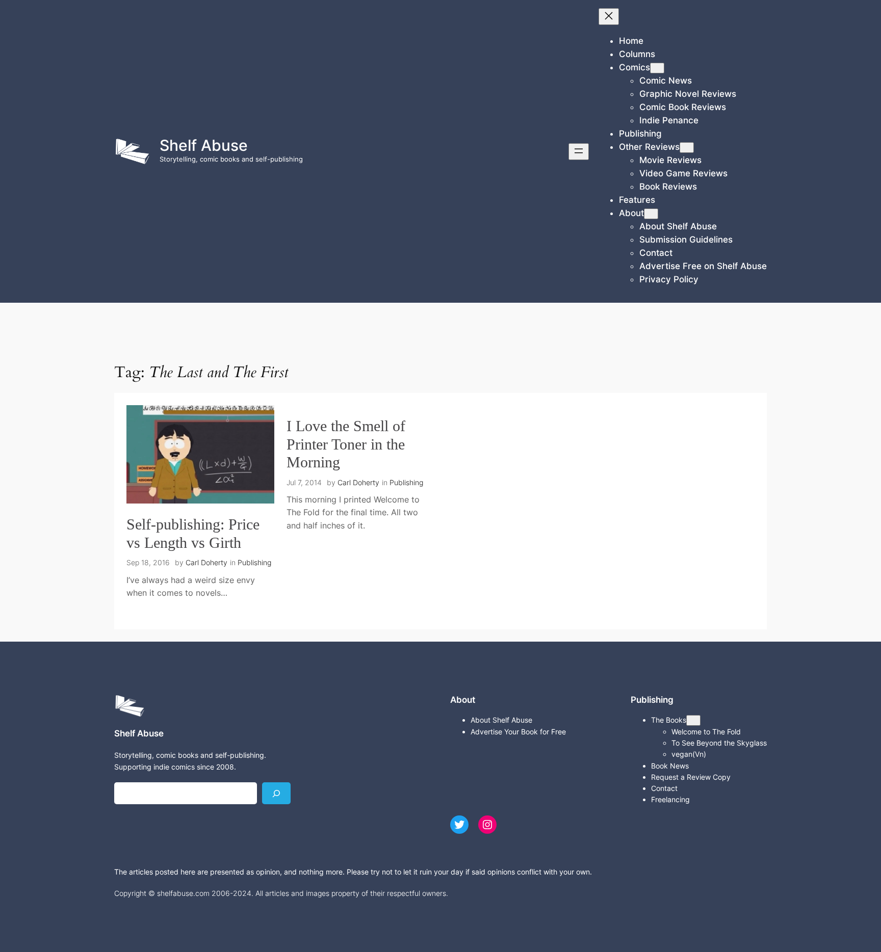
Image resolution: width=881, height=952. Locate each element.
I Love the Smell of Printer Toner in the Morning (346, 444)
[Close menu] (609, 16)
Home (631, 41)
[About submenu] (651, 213)
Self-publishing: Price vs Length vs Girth (193, 533)
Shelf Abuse (204, 145)
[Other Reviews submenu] (687, 147)
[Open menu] (578, 151)
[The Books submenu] (693, 720)
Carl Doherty (206, 562)
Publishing (254, 562)
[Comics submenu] (657, 68)
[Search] (276, 793)
